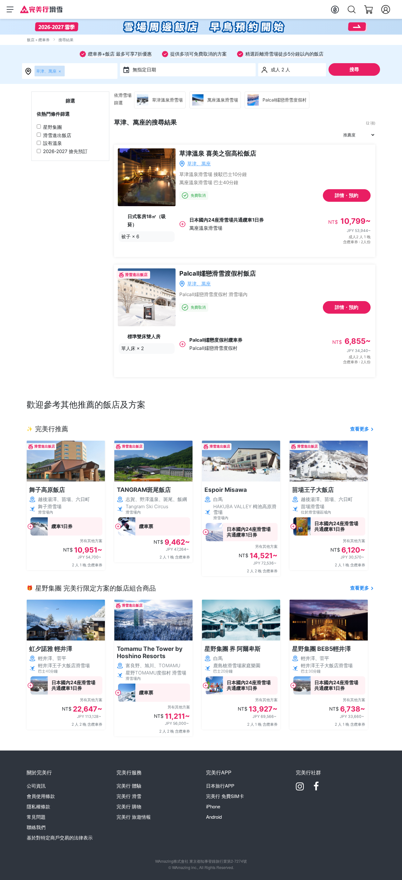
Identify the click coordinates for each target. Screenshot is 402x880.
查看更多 (359, 429)
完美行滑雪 (129, 796)
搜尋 (354, 69)
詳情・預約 (346, 195)
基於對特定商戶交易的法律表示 (60, 837)
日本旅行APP (220, 785)
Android (214, 816)
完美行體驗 (129, 785)
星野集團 (52, 127)
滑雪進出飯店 (57, 135)
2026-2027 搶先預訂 (65, 151)
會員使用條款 (41, 796)
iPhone (213, 806)
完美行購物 (129, 806)
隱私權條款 (38, 806)
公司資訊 (36, 785)
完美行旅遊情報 (134, 816)
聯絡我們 (36, 827)
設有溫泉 (52, 143)
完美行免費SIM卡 (225, 796)
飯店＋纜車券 (38, 39)
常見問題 (36, 816)
